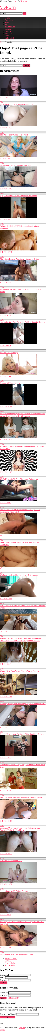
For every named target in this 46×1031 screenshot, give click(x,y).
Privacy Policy (10, 963)
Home (7, 18)
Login (15, 1)
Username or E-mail (8, 1014)
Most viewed (10, 27)
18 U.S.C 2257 (11, 959)
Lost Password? (12, 998)
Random (8, 33)
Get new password (7, 1017)
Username (4, 975)
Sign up (3, 983)
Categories (9, 20)
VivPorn (8, 7)
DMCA (8, 961)
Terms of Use (10, 965)
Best (6, 24)
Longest (8, 29)
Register (23, 1)
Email (2, 977)
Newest (8, 31)
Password (3, 980)
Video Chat (9, 38)
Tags (7, 22)
